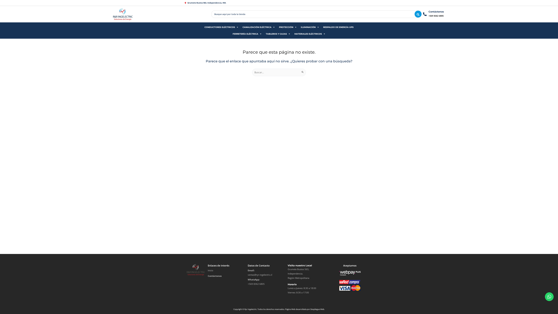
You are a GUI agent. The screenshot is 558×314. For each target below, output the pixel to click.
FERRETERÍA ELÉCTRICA (245, 34)
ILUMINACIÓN (308, 27)
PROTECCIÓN (286, 27)
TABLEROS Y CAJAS (276, 34)
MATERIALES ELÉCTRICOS (308, 34)
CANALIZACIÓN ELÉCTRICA (257, 27)
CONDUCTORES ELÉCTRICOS (219, 27)
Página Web (290, 309)
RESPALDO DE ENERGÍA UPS (338, 27)
